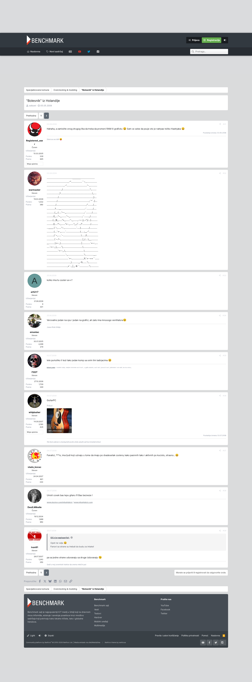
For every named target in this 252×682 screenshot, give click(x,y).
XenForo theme (110, 642)
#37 (224, 450)
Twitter (164, 613)
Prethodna (31, 115)
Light (32, 635)
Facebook (165, 609)
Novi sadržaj (56, 51)
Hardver (98, 617)
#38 (224, 490)
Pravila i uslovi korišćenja (167, 635)
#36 (224, 396)
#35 (224, 355)
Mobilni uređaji (101, 621)
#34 (224, 315)
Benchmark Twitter (88, 51)
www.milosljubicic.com (83, 502)
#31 (224, 124)
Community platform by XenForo (49, 642)
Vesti (96, 609)
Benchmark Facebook (98, 51)
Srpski (50, 635)
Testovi (97, 613)
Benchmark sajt (70, 51)
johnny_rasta (51, 367)
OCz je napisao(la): (60, 537)
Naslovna (35, 51)
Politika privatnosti (190, 635)
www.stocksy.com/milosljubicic (59, 502)
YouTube (165, 605)
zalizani (32, 105)
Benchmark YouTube (79, 51)
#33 (224, 275)
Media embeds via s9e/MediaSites (87, 642)
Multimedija (99, 625)
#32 (224, 173)
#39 (224, 531)
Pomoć (205, 635)
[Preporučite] (220, 124)
